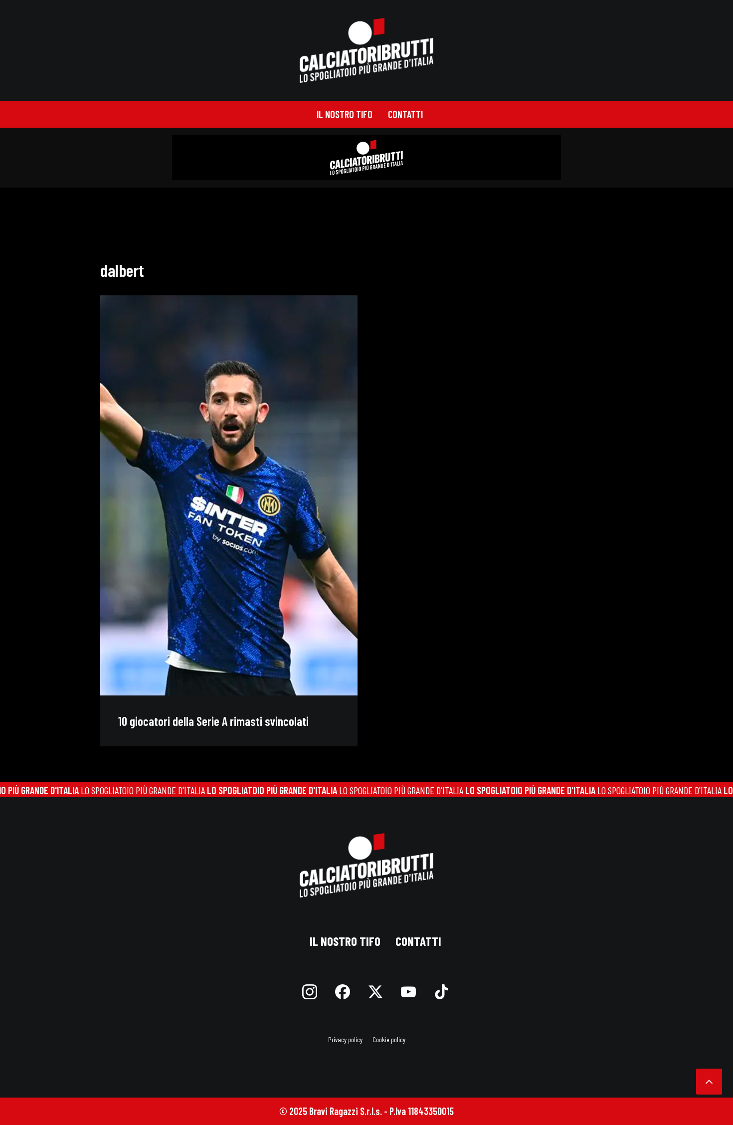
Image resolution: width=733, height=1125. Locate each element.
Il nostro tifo (344, 114)
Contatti (405, 114)
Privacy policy (345, 1039)
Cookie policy (388, 1039)
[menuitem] (344, 114)
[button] (229, 495)
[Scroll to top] (709, 1080)
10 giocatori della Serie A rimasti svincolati (213, 720)
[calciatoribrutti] (367, 50)
